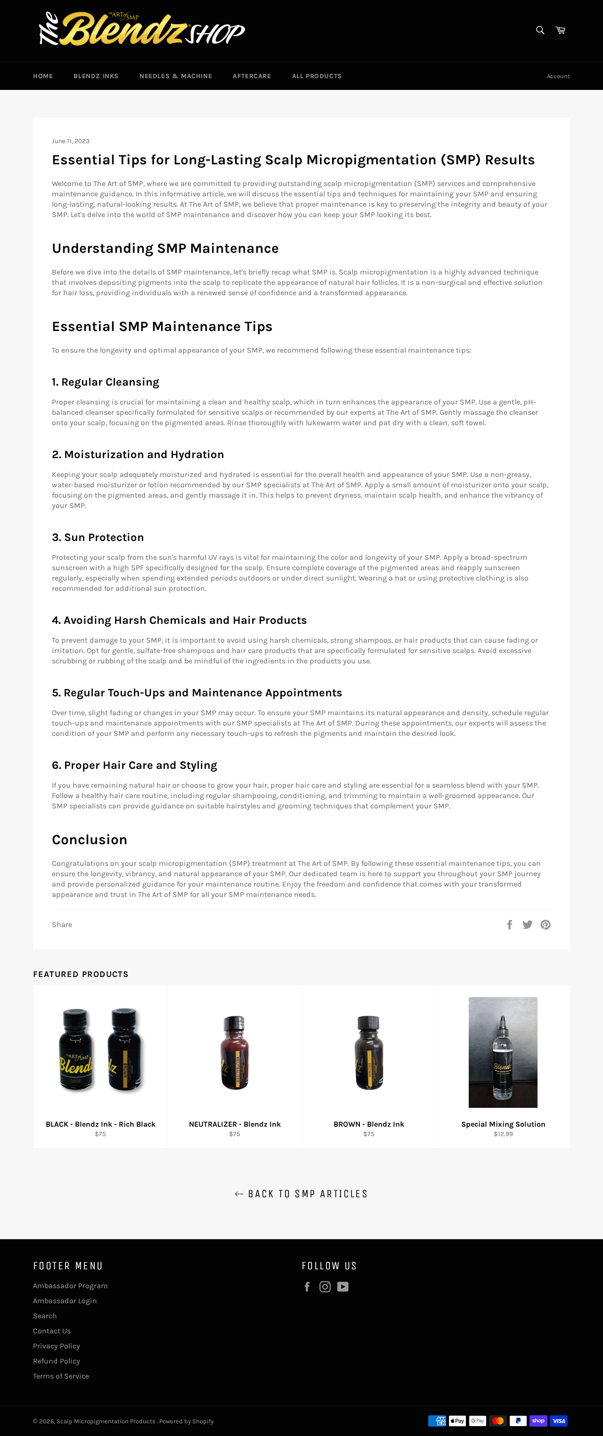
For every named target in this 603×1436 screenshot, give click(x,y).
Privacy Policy (56, 1345)
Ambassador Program (70, 1285)
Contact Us (52, 1330)
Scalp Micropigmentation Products (107, 1421)
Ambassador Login (65, 1300)
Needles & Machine (175, 76)
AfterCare (252, 76)
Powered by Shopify (186, 1421)
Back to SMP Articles (306, 1193)
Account (558, 76)
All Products (317, 76)
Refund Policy (56, 1360)
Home (43, 76)
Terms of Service (61, 1375)
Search (45, 1315)
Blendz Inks (96, 76)
